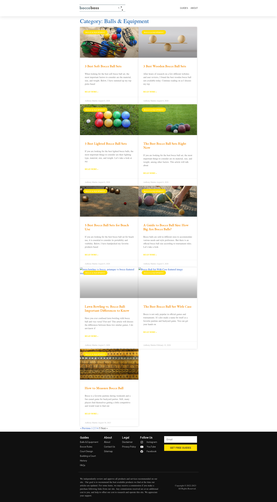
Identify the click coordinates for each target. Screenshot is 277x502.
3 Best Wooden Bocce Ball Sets (164, 66)
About (194, 8)
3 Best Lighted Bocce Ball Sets (106, 143)
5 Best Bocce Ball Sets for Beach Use (107, 227)
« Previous (85, 428)
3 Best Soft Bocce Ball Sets (103, 66)
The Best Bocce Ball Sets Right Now (164, 145)
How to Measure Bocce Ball (104, 388)
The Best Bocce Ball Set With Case (167, 306)
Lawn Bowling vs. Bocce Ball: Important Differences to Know (107, 308)
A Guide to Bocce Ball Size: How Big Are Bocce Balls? (166, 227)
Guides (184, 8)
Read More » (91, 91)
